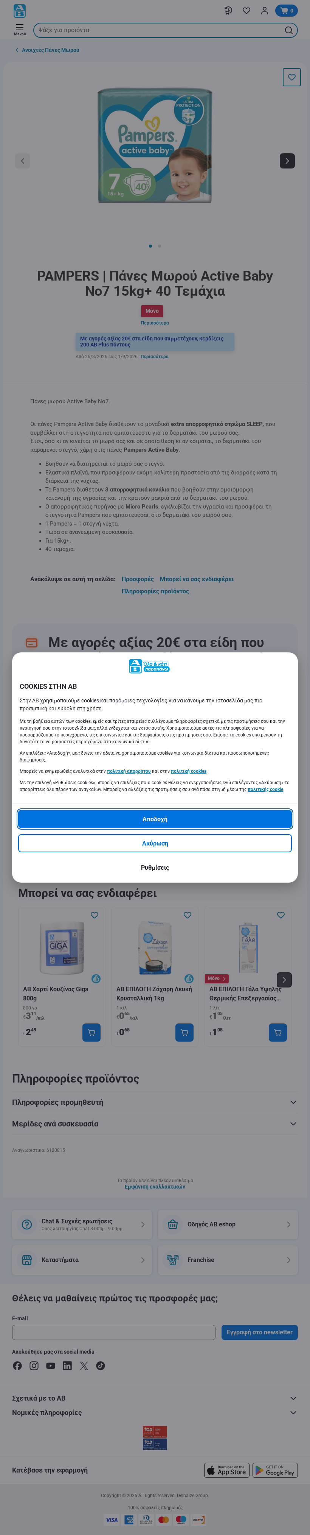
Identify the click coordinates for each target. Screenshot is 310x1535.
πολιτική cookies (188, 771)
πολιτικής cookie (265, 789)
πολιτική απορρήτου (129, 771)
